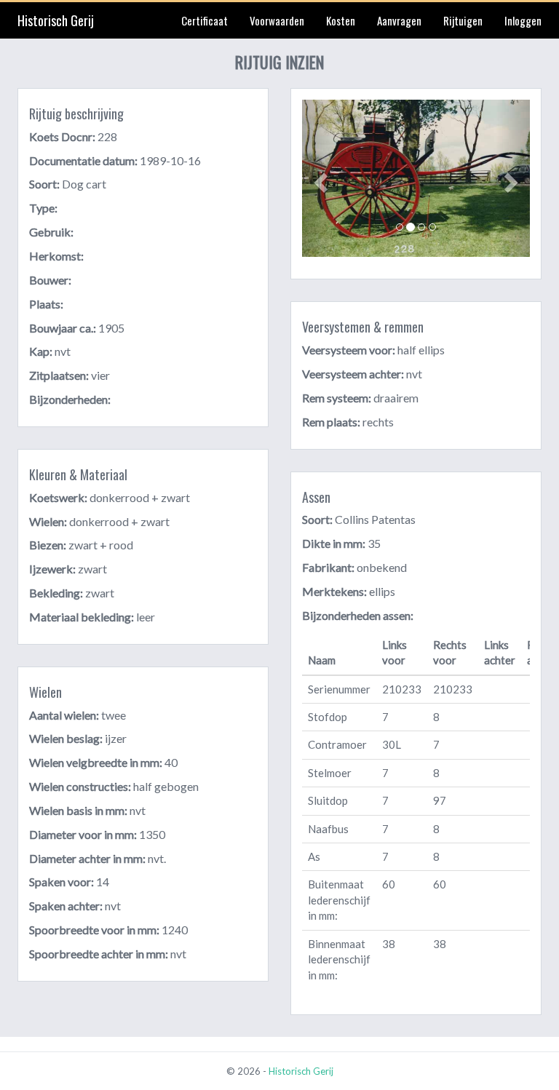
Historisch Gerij (55, 20)
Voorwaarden (277, 20)
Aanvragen (399, 20)
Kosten (340, 20)
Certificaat (204, 20)
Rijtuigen (463, 20)
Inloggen (523, 20)
